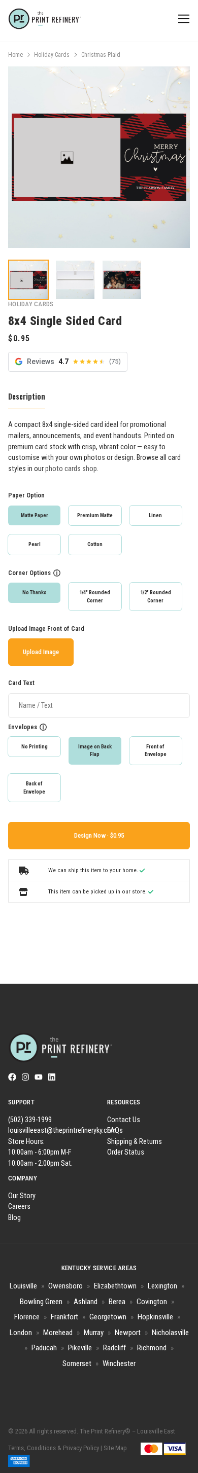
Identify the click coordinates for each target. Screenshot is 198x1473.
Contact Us (123, 1120)
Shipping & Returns (134, 1141)
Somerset (76, 1363)
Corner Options (29, 573)
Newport (128, 1332)
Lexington (162, 1285)
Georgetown (107, 1316)
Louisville (23, 1285)
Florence (27, 1316)
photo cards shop (71, 468)
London (21, 1332)
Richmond (152, 1347)
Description (26, 396)
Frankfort (64, 1316)
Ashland (85, 1301)
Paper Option (26, 495)
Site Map (115, 1448)
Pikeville (80, 1347)
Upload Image (41, 652)
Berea (117, 1301)
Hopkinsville (155, 1316)
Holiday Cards (52, 54)
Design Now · (92, 835)
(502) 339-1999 (30, 1120)
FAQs (115, 1130)
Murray (94, 1332)
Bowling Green (41, 1301)
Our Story (22, 1196)
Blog (14, 1217)
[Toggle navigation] (182, 19)
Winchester (119, 1363)
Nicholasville (170, 1332)
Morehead (58, 1332)
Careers (19, 1206)
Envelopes (22, 727)
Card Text (21, 683)
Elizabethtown (115, 1285)
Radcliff (114, 1347)
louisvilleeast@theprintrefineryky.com (62, 1130)
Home (15, 54)
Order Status (125, 1152)
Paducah (44, 1347)
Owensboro (65, 1285)
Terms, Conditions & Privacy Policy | (55, 1448)
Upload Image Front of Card (46, 628)
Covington (152, 1301)
